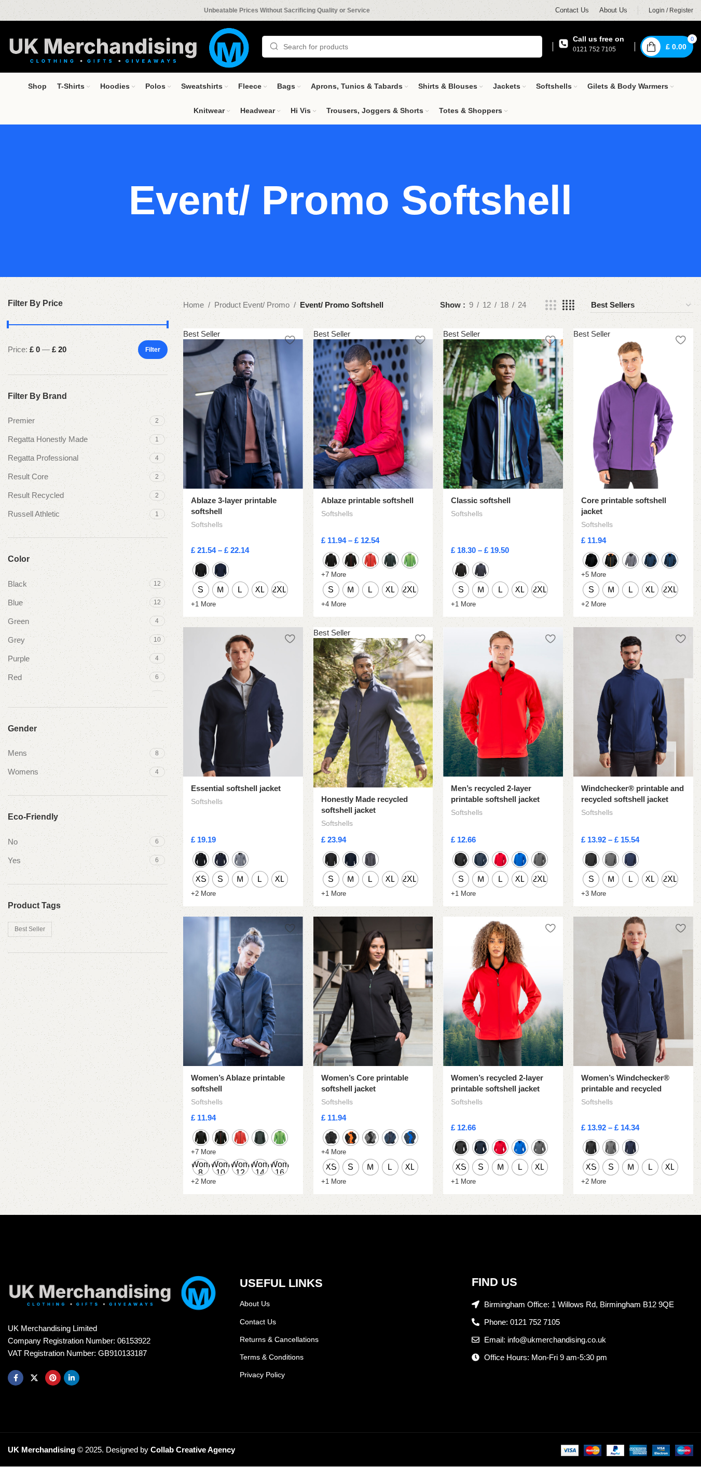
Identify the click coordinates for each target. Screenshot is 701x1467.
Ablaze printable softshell (367, 500)
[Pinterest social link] (53, 1378)
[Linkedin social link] (71, 1378)
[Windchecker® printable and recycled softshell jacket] (633, 702)
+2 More (593, 604)
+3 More (593, 893)
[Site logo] (130, 45)
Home (193, 304)
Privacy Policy (262, 1375)
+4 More (333, 604)
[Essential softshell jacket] (243, 702)
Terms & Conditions (272, 1357)
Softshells (207, 524)
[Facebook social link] (15, 1378)
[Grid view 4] (568, 305)
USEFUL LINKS (281, 1283)
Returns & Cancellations (279, 1339)
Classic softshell (481, 500)
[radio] (201, 570)
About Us (255, 1303)
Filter (152, 349)
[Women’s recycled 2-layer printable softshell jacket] (503, 992)
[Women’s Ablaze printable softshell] (243, 992)
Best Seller (30, 929)
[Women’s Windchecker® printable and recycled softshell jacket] (633, 992)
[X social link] (34, 1378)
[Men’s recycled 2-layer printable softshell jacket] (503, 702)
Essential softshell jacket (236, 788)
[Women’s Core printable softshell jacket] (373, 992)
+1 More (203, 604)
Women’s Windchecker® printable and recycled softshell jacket (625, 1088)
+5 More (593, 574)
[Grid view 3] (550, 305)
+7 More (333, 574)
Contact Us (258, 1322)
